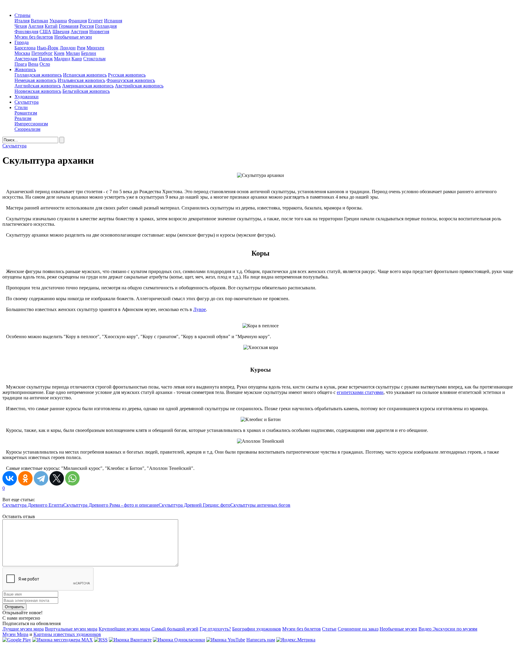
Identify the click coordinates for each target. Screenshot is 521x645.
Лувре (199, 309)
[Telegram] (41, 478)
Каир (76, 58)
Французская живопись (130, 80)
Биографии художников (256, 628)
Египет (95, 20)
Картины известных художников (67, 634)
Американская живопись (88, 85)
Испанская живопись (85, 74)
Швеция (60, 31)
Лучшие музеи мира (23, 628)
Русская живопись (127, 74)
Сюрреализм (27, 129)
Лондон (68, 47)
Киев (59, 53)
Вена (33, 64)
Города (21, 42)
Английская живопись (37, 85)
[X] (56, 478)
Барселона (25, 47)
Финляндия (26, 31)
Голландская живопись (38, 74)
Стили (21, 107)
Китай (51, 26)
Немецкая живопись (35, 80)
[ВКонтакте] (9, 478)
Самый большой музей (174, 628)
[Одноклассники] (25, 478)
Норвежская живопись (37, 91)
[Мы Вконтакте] (130, 639)
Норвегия (99, 31)
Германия (68, 26)
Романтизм (25, 112)
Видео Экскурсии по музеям (447, 628)
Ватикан (39, 20)
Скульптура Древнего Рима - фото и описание (111, 505)
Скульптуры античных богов (260, 505)
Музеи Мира (15, 634)
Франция (77, 20)
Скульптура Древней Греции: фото (194, 505)
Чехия (20, 26)
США (45, 31)
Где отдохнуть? (215, 628)
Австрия (79, 31)
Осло (44, 64)
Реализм (22, 118)
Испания (113, 20)
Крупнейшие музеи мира (124, 628)
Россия (87, 26)
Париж (46, 58)
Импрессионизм (31, 123)
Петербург (42, 53)
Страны (22, 15)
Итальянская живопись (81, 80)
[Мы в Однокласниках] (179, 639)
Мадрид (62, 58)
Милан (73, 53)
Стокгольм (94, 58)
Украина (58, 20)
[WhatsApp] (72, 478)
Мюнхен (95, 47)
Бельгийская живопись (86, 91)
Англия (35, 26)
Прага (20, 64)
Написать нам (260, 639)
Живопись (25, 69)
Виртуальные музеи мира (71, 628)
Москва (22, 53)
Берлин (88, 53)
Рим (81, 47)
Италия (22, 20)
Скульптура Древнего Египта (32, 505)
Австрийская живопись (139, 85)
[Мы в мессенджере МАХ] (62, 639)
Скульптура (26, 102)
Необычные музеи (73, 36)
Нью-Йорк (47, 47)
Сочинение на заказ (358, 628)
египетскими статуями (360, 392)
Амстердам (25, 58)
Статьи (329, 628)
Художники (26, 96)
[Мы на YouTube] (225, 639)
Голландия (106, 26)
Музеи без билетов (33, 36)
